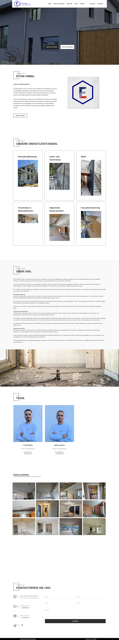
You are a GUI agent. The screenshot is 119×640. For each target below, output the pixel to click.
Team (76, 3)
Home (49, 3)
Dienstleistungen (59, 3)
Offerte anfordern (67, 47)
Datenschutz (89, 639)
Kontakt (82, 3)
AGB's (94, 639)
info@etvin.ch (25, 607)
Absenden (75, 621)
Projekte (100, 3)
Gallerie (92, 3)
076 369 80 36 (59, 453)
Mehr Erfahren (20, 115)
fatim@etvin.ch (28, 452)
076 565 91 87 (28, 453)
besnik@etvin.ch (59, 452)
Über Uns (69, 3)
